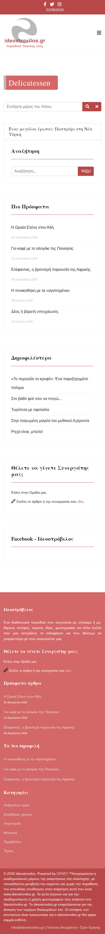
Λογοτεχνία (12, 823)
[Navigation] (99, 32)
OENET (63, 874)
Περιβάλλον (12, 842)
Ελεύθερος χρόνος (18, 814)
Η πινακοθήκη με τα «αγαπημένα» (40, 295)
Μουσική (10, 833)
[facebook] (45, 5)
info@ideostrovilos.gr (27, 927)
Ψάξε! (86, 171)
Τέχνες (8, 851)
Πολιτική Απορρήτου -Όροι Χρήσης (74, 927)
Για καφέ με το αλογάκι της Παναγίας (42, 253)
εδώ (80, 501)
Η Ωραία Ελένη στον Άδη (32, 232)
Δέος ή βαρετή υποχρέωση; (35, 316)
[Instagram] (60, 5)
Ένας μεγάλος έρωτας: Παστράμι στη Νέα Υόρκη (50, 131)
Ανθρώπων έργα (16, 805)
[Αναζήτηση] (87, 106)
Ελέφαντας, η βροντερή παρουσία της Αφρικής (51, 274)
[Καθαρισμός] (96, 106)
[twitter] (52, 5)
